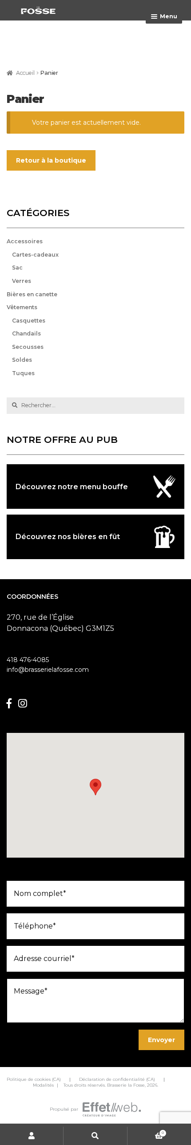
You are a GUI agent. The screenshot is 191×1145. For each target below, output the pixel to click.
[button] (95, 787)
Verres (21, 281)
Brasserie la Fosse (126, 1085)
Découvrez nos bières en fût (68, 536)
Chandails (26, 333)
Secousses (28, 347)
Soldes (22, 359)
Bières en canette (32, 294)
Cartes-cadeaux (35, 254)
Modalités (43, 1085)
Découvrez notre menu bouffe (72, 487)
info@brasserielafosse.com (48, 670)
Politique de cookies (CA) (34, 1079)
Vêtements (22, 307)
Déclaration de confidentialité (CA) (117, 1079)
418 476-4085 (28, 660)
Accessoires (25, 241)
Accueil (25, 73)
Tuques (23, 373)
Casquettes (28, 320)
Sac (17, 267)
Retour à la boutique (51, 160)
